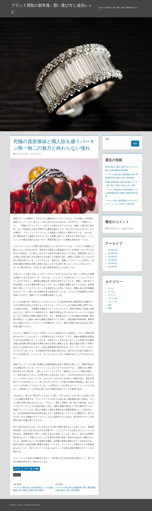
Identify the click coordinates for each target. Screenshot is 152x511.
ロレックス (112, 301)
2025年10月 (113, 253)
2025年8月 (112, 260)
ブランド (17, 475)
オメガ (111, 288)
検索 (107, 139)
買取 (36, 469)
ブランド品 (28, 469)
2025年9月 (112, 256)
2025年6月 (112, 266)
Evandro (37, 154)
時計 (110, 305)
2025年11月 (113, 250)
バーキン (17, 469)
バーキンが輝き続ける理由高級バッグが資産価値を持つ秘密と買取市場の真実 (121, 192)
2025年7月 (112, 263)
